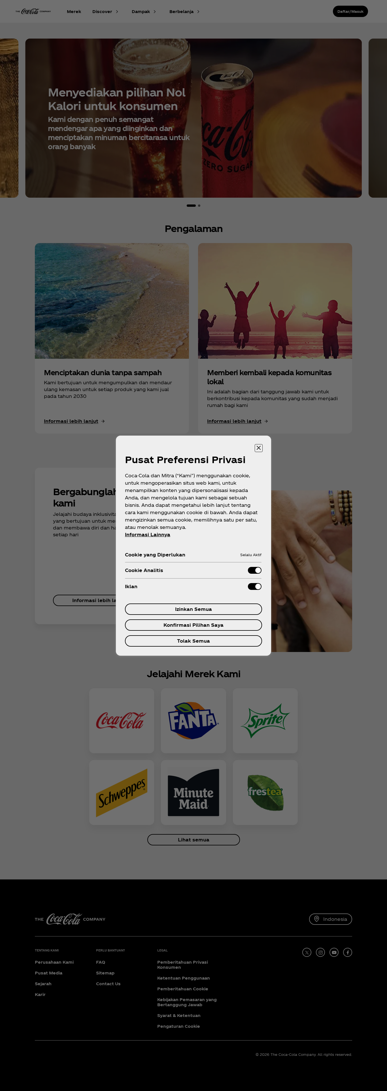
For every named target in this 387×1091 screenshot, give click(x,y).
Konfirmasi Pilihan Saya (193, 625)
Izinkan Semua (193, 609)
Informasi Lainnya (147, 534)
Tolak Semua (193, 640)
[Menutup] (258, 448)
